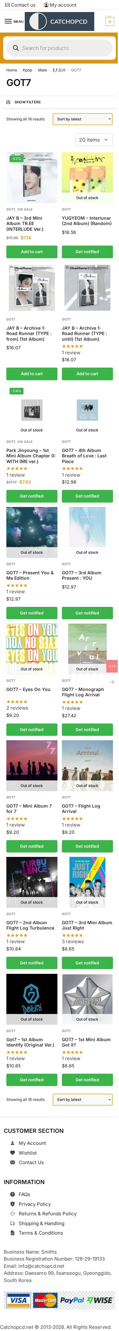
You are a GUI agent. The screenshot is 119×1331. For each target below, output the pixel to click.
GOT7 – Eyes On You (28, 689)
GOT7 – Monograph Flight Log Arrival (83, 691)
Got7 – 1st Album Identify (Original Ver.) (30, 1041)
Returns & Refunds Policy (47, 1214)
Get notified (87, 251)
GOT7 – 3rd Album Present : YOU (82, 575)
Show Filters (28, 102)
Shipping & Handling (41, 1223)
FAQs (24, 1194)
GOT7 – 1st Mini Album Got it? (86, 1041)
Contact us (23, 5)
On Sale (25, 209)
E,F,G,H (59, 70)
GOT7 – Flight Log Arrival (81, 808)
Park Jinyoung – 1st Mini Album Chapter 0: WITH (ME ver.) (31, 455)
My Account (32, 1143)
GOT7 (10, 209)
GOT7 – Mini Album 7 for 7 (29, 808)
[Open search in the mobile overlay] (59, 48)
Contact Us (31, 1162)
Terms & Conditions (41, 1233)
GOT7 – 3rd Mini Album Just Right (87, 925)
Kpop (27, 70)
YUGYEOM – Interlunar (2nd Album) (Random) (87, 220)
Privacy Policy (35, 1204)
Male (42, 70)
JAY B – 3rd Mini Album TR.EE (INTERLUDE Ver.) (24, 223)
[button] (109, 21)
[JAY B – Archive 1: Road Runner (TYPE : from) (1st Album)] (31, 287)
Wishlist (28, 1153)
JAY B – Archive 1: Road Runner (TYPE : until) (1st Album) (84, 333)
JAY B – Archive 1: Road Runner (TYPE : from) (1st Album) (28, 333)
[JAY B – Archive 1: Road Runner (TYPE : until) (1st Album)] (87, 287)
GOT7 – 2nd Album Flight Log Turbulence (30, 925)
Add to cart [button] (32, 251)
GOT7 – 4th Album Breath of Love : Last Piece (84, 455)
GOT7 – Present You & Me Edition (30, 575)
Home (11, 70)
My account (62, 5)
